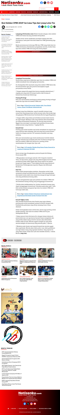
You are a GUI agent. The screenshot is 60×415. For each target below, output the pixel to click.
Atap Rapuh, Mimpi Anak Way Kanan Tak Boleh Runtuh (11, 384)
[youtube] (51, 3)
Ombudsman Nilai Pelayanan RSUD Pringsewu (11, 362)
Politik (23, 12)
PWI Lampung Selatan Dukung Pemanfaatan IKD (10, 352)
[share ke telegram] (48, 27)
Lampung (12, 12)
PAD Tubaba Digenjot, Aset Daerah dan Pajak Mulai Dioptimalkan (11, 366)
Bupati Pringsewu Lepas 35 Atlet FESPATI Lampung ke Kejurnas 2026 (11, 356)
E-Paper (5, 12)
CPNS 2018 (10, 240)
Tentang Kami (23, 408)
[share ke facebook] (39, 27)
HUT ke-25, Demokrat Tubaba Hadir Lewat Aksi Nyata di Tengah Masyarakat (11, 370)
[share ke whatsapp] (45, 27)
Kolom (57, 12)
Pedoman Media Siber (45, 408)
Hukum (18, 12)
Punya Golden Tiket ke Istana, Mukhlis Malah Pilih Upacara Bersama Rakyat (12, 377)
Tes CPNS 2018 (17, 240)
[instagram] (48, 3)
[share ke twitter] (42, 27)
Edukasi (35, 12)
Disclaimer (33, 408)
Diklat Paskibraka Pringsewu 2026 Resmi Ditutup (11, 359)
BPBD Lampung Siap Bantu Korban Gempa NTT (11, 381)
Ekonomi (29, 12)
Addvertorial (43, 12)
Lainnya (7, 19)
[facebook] (41, 3)
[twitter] (45, 3)
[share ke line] (51, 27)
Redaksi (13, 408)
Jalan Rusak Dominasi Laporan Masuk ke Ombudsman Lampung (31, 15)
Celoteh (51, 12)
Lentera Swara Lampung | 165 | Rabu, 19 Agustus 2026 (11, 374)
